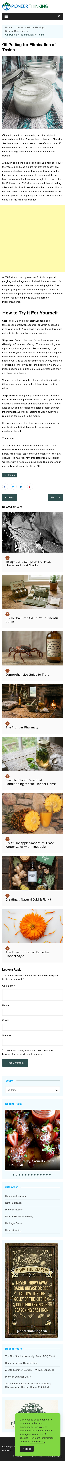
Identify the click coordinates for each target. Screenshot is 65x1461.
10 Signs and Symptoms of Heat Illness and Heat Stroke (28, 563)
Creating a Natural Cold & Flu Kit (28, 899)
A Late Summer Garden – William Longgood (29, 1370)
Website (6, 1035)
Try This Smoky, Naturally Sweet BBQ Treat (31, 1163)
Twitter (14, 487)
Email (6, 1020)
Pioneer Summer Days (18, 1376)
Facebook (5, 487)
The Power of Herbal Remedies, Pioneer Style (27, 954)
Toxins (11, 475)
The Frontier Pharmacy (21, 727)
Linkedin (22, 487)
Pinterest (30, 487)
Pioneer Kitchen (14, 1209)
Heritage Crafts (14, 1223)
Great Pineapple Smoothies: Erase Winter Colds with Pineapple (29, 845)
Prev (11, 497)
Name (6, 1005)
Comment (8, 985)
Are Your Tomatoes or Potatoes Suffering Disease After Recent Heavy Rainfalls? (28, 1385)
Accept (27, 1448)
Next (54, 497)
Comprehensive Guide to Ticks (27, 674)
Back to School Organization (21, 1363)
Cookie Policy (37, 1441)
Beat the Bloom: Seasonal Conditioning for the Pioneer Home (30, 782)
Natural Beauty (13, 1202)
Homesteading (13, 1230)
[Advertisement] (32, 238)
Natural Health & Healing (19, 1216)
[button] (13, 1175)
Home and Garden (15, 1196)
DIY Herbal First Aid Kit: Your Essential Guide (32, 620)
